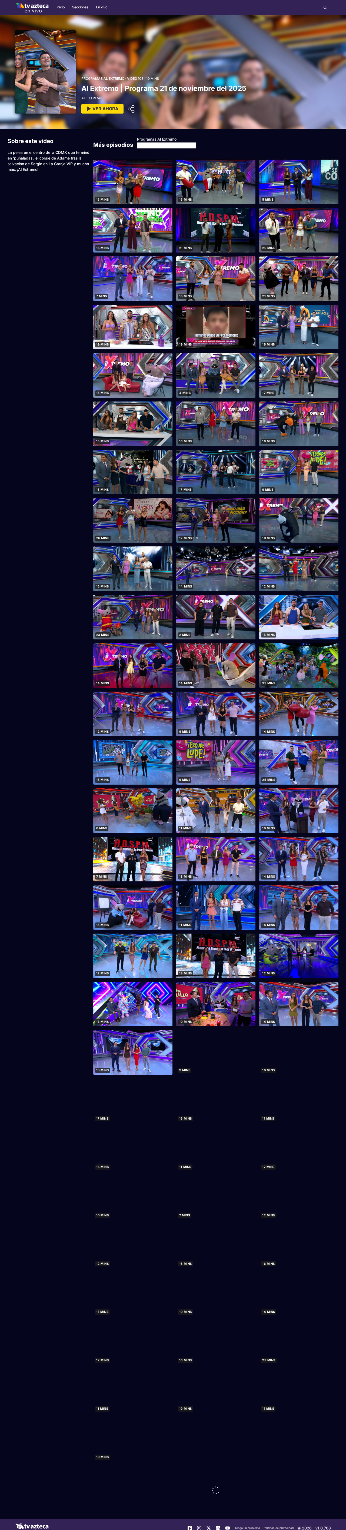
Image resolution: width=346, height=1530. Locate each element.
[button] (325, 7)
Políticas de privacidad (278, 1528)
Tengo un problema (247, 1528)
